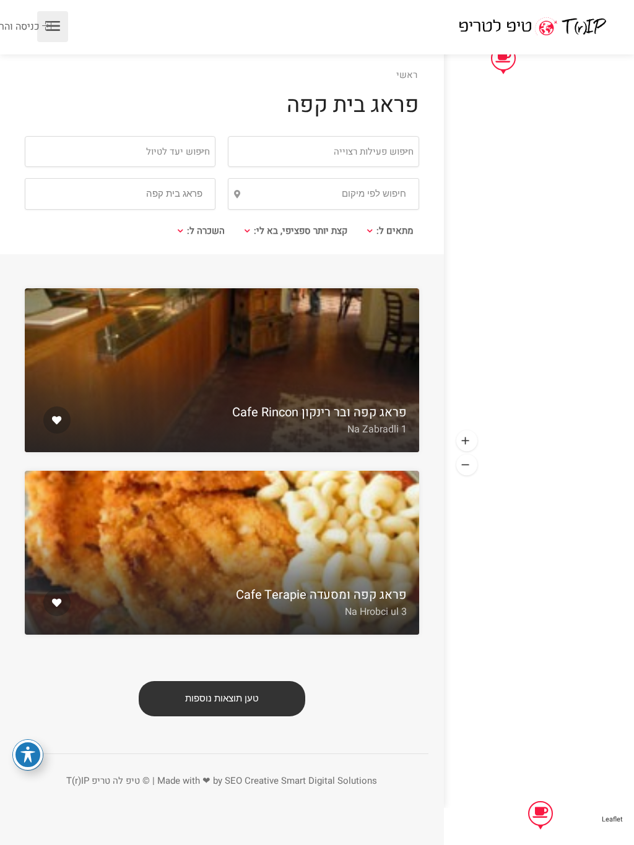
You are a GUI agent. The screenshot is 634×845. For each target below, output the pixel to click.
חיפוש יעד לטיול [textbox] (178, 151)
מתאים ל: (395, 231)
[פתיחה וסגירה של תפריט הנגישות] (28, 755)
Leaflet (612, 819)
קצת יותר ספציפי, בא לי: (300, 231)
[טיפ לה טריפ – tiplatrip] (532, 26)
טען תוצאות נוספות (222, 698)
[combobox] (120, 151)
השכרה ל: (206, 231)
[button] (466, 441)
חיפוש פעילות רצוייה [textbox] (374, 151)
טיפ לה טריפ (116, 780)
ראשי (406, 75)
